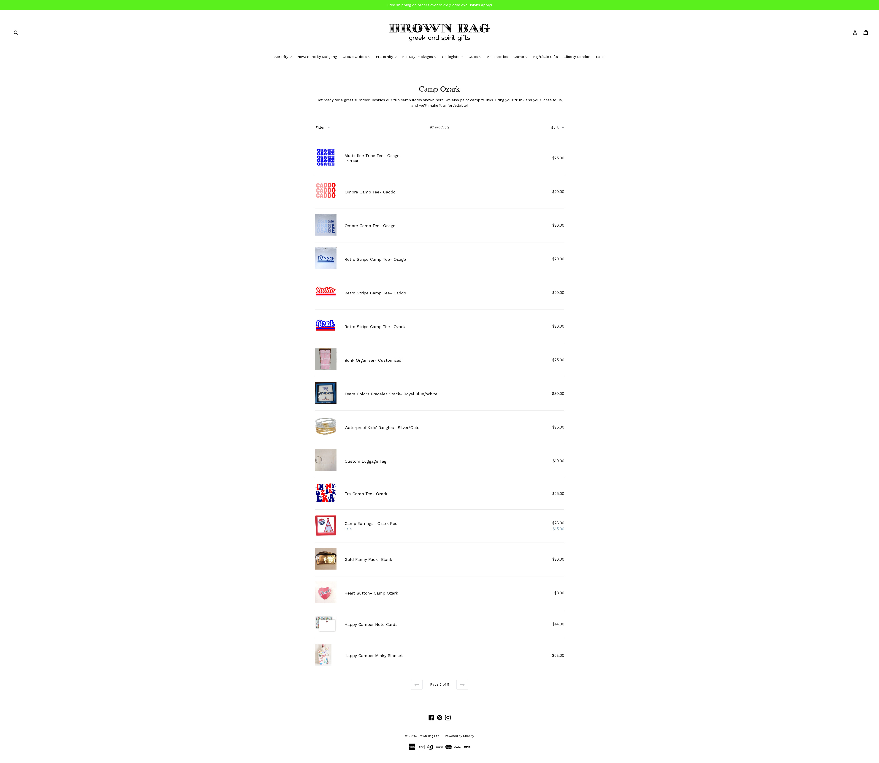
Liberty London (577, 56)
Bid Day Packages (420, 56)
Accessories (497, 56)
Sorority (284, 56)
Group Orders (357, 56)
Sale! (600, 56)
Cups (476, 56)
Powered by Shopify (459, 736)
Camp (521, 56)
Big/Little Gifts (545, 56)
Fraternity (387, 56)
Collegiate (453, 56)
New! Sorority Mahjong (317, 56)
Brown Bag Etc (428, 736)
